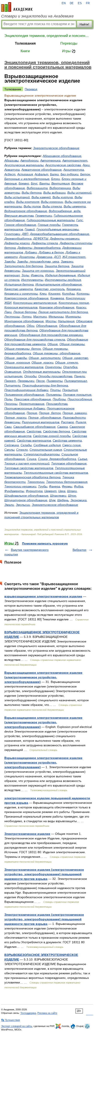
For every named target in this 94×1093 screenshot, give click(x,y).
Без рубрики (69, 174)
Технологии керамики (20, 486)
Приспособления (80, 399)
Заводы (9, 261)
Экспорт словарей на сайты (16, 1026)
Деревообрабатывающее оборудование (59, 234)
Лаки (8, 312)
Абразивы (11, 160)
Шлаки (72, 491)
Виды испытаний (17, 197)
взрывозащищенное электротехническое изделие (43, 596)
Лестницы (12, 316)
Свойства (34, 431)
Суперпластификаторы (42, 454)
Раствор (67, 422)
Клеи (43, 293)
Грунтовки (12, 234)
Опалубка (70, 367)
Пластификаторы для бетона (45, 385)
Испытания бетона (19, 284)
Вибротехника (60, 188)
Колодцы (68, 293)
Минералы (73, 316)
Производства (57, 404)
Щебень (63, 500)
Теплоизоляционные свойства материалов (56, 472)
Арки (86, 165)
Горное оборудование (20, 224)
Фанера (54, 486)
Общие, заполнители (45, 358)
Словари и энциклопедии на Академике (37, 16)
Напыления (66, 321)
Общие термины (72, 344)
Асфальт (41, 174)
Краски (81, 307)
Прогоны (10, 404)
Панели (79, 376)
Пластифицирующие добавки (26, 390)
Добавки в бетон (51, 252)
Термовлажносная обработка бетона (32, 477)
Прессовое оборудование (32, 399)
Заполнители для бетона (23, 266)
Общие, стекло (66, 362)
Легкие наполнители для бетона (63, 312)
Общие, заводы (15, 358)
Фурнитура (34, 491)
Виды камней (41, 197)
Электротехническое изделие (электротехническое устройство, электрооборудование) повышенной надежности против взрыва (44, 874)
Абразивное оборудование (62, 156)
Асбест (10, 174)
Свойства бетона (56, 431)
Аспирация (25, 174)
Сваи (8, 426)
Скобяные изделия (47, 445)
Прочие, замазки (75, 413)
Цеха (61, 491)
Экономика (78, 500)
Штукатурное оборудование (25, 500)
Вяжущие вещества (19, 215)
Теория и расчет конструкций (26, 463)
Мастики (40, 316)
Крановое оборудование (56, 307)
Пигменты (55, 381)
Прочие (32, 413)
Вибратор (79, 550)
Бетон (85, 174)
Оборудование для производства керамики (51, 335)
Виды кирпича (62, 197)
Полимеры (53, 394)
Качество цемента (18, 289)
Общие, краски (42, 362)
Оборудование (46, 325)
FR (88, 3)
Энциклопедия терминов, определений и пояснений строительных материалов (47, 36)
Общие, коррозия (17, 362)
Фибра (78, 486)
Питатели (12, 385)
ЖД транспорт (73, 257)
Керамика (73, 289)
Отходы (30, 376)
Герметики (43, 215)
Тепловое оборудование (69, 463)
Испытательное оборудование (58, 284)
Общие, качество (75, 358)
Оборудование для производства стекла (34, 339)
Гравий (30, 229)
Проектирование (31, 404)
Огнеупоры (53, 367)
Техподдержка (28, 1013)
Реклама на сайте (47, 1013)
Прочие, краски (15, 417)
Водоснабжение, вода (64, 211)
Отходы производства (55, 376)
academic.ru (17, 7)
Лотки (26, 316)
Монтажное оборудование (24, 321)
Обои (30, 325)
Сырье (82, 459)
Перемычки (26, 381)
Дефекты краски (17, 243)
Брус (34, 183)
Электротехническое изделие (27, 833)
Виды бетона (32, 192)
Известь (37, 275)
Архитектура (73, 169)
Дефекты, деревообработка (39, 247)
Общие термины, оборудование (56, 353)
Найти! (84, 24)
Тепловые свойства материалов (28, 468)
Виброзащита (37, 188)
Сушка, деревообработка (57, 459)
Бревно (24, 183)
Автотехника (50, 160)
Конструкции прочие (74, 303)
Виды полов (32, 206)
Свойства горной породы (52, 436)
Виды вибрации (54, 192)
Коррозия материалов (20, 307)
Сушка (31, 459)
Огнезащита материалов (23, 367)
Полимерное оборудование (24, 394)
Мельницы (56, 316)
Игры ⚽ (69, 51)
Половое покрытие (77, 394)
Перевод (31, 89)
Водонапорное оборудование (25, 211)
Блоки (55, 179)
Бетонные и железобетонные (26, 179)
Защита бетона (57, 266)
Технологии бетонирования (66, 482)
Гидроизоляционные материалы (51, 220)
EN (64, 3)
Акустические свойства (63, 165)
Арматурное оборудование (41, 169)
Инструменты (32, 280)
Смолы (9, 449)
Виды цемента (75, 206)
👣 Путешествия (10, 1020)
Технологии (35, 482)
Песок (40, 381)
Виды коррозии (52, 202)
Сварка (62, 426)
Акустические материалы (24, 165)
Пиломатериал (75, 381)
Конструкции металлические (35, 303)
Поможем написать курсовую (45, 543)
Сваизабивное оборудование (34, 426)
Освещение (12, 371)
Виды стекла (52, 206)
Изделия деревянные (60, 275)
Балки (54, 174)
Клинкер (54, 293)
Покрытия (70, 390)
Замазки (67, 261)
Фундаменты (14, 491)
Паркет (10, 381)
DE (72, 3)
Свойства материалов (34, 440)
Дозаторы (27, 257)
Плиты (55, 390)
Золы (25, 275)
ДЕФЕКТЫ (40, 238)
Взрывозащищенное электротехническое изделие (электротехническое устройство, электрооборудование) (43, 677)
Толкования (25, 43)
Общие (52, 344)
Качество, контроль (50, 289)
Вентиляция (60, 183)
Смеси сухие (71, 445)
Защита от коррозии (38, 270)
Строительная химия (46, 449)
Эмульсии (23, 504)
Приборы (59, 399)
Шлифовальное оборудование (26, 495)
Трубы (42, 486)
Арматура (12, 169)
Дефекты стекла (44, 243)
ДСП (57, 257)
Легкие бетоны (25, 312)
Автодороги (29, 160)
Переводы (68, 43)
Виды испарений (79, 192)
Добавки (31, 252)
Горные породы (49, 224)
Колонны (83, 293)
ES (80, 3)
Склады (26, 445)
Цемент (50, 491)
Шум (52, 500)
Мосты (50, 321)
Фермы (67, 486)
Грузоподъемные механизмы (58, 229)
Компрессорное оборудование (26, 298)
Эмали (9, 504)
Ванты (44, 183)
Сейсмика (11, 445)
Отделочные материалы (41, 371)
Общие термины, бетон (22, 348)
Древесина (44, 257)
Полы (8, 399)
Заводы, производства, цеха (38, 261)
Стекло (22, 449)
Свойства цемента (67, 440)
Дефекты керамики (64, 238)
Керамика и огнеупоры (21, 293)
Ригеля (81, 422)
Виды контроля (27, 202)
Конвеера (57, 298)
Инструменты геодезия (63, 280)
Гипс (79, 220)
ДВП (25, 234)
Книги (25, 51)
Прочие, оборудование (44, 417)
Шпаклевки (58, 495)
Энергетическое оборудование (56, 148)
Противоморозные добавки (24, 408)
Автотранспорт (74, 160)
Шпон (72, 495)
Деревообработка (17, 238)
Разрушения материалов (40, 422)
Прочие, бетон (50, 413)
